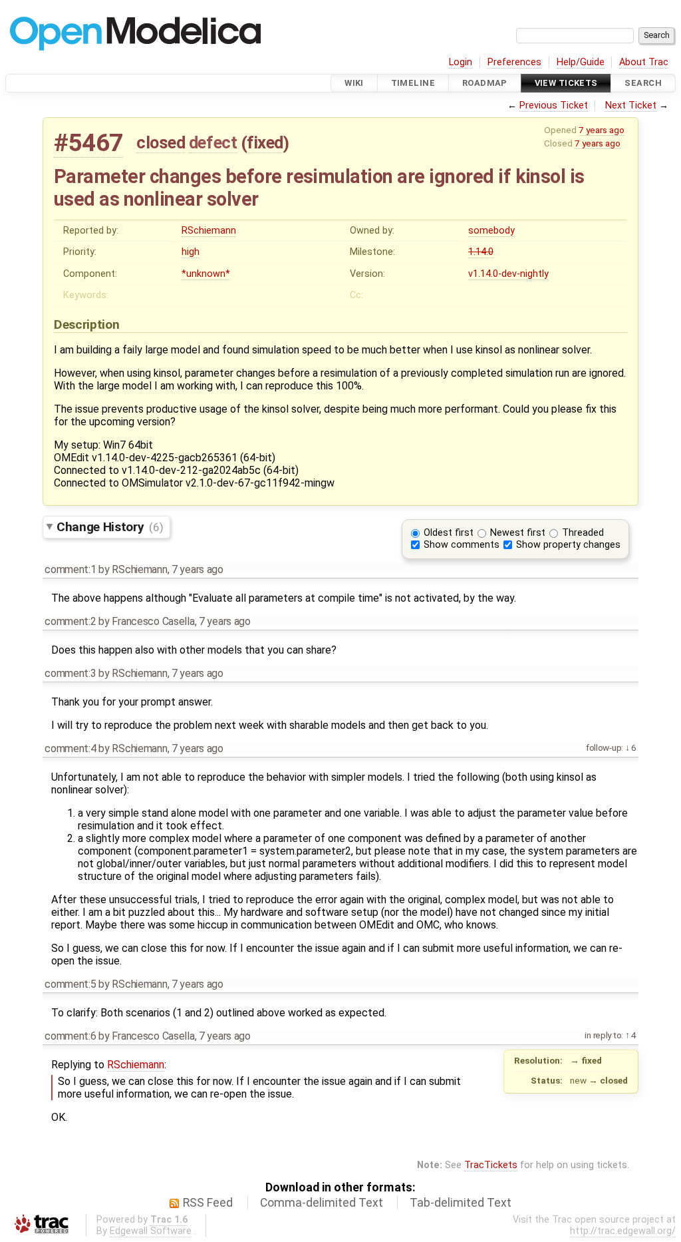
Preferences (514, 62)
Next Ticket (630, 105)
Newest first (517, 532)
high (191, 252)
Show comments (461, 544)
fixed (265, 142)
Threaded (583, 532)
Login (460, 62)
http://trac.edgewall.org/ (623, 1231)
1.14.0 (480, 252)
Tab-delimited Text (460, 1202)
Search (643, 83)
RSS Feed (208, 1202)
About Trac (643, 62)
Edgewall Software (151, 1231)
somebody (491, 230)
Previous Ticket (553, 105)
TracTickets (490, 1165)
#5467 (88, 142)
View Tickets (566, 83)
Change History (110, 526)
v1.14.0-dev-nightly (508, 274)
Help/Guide (581, 62)
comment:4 (70, 748)
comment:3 (70, 673)
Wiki (354, 83)
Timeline (413, 83)
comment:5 (70, 984)
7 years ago (601, 129)
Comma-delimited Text (321, 1202)
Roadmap (484, 83)
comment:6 (70, 1036)
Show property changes (568, 544)
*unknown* (206, 274)
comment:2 (70, 621)
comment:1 (70, 569)
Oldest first (449, 532)
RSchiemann (209, 230)
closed (160, 142)
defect (213, 142)
